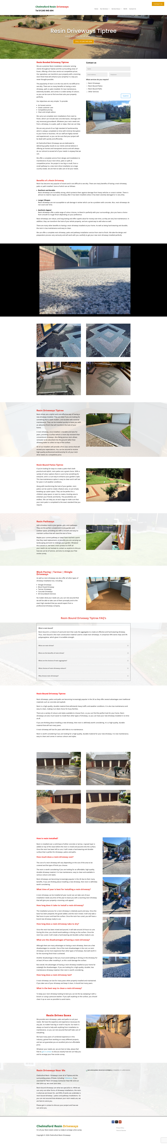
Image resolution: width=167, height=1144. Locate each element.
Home (96, 9)
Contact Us (132, 9)
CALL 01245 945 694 (83, 41)
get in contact (47, 1052)
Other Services (93, 92)
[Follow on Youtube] (120, 1121)
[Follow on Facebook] (113, 1121)
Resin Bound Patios (95, 86)
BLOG (125, 9)
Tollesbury (68, 1078)
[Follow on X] (116, 1121)
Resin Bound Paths (95, 89)
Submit (126, 96)
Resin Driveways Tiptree (83, 31)
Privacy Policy (120, 1128)
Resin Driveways (94, 83)
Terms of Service (121, 1130)
